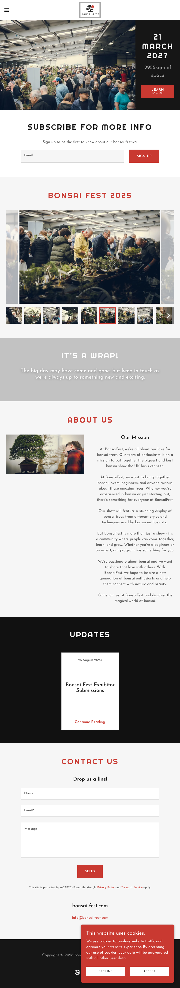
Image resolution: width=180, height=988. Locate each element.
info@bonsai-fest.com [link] (90, 918)
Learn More (157, 91)
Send (90, 871)
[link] (90, 10)
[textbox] (72, 156)
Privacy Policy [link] (106, 887)
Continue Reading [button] (90, 722)
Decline (105, 971)
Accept (149, 971)
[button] (15, 10)
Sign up (144, 156)
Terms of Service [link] (131, 887)
